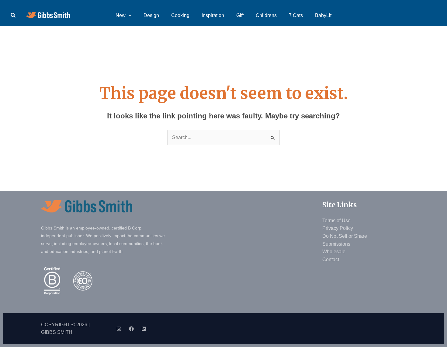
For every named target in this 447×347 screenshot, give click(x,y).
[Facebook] (131, 328)
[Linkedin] (143, 328)
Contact (330, 259)
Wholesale (333, 251)
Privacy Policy (337, 228)
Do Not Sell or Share (344, 236)
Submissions (336, 244)
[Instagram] (118, 328)
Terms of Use (336, 220)
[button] (13, 15)
